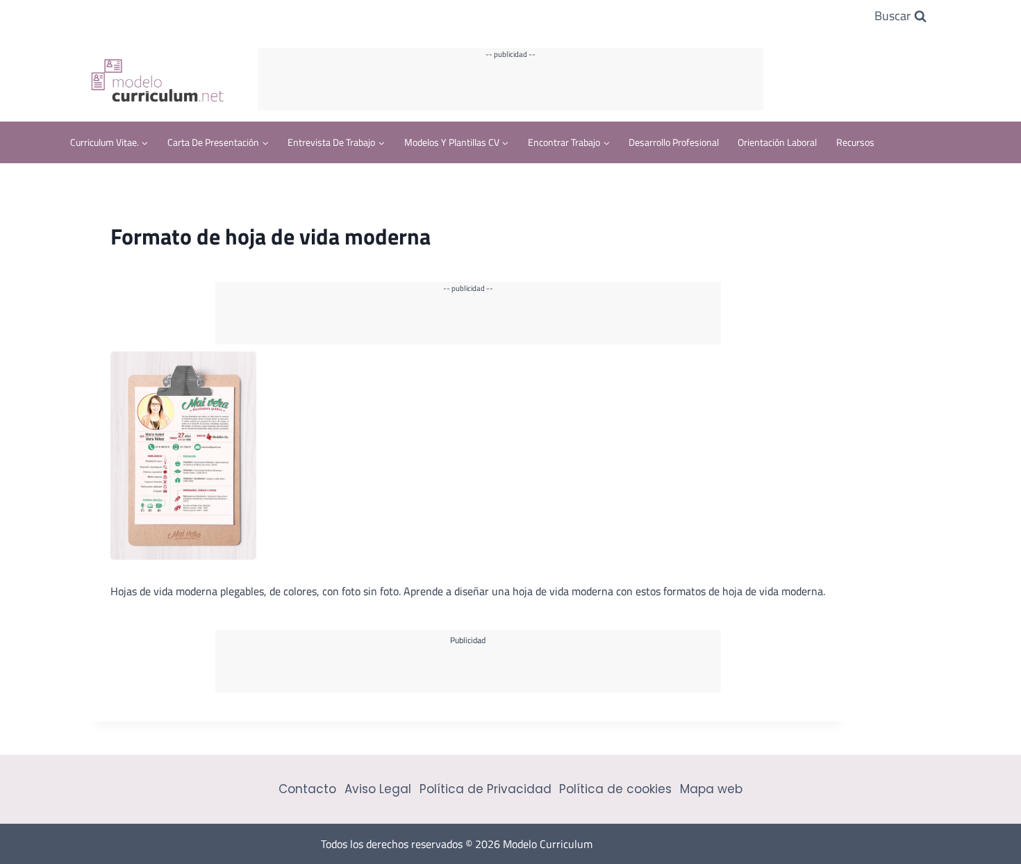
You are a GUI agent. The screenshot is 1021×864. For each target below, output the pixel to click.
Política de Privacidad (485, 789)
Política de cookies (615, 789)
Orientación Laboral (777, 142)
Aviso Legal (378, 789)
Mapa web (711, 789)
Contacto (307, 789)
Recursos (855, 142)
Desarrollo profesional (674, 142)
